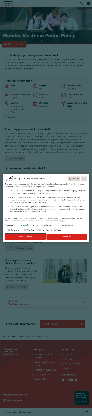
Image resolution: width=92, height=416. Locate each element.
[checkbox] (12, 230)
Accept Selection (25, 237)
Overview (75, 179)
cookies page (22, 225)
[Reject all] (84, 178)
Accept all (67, 237)
